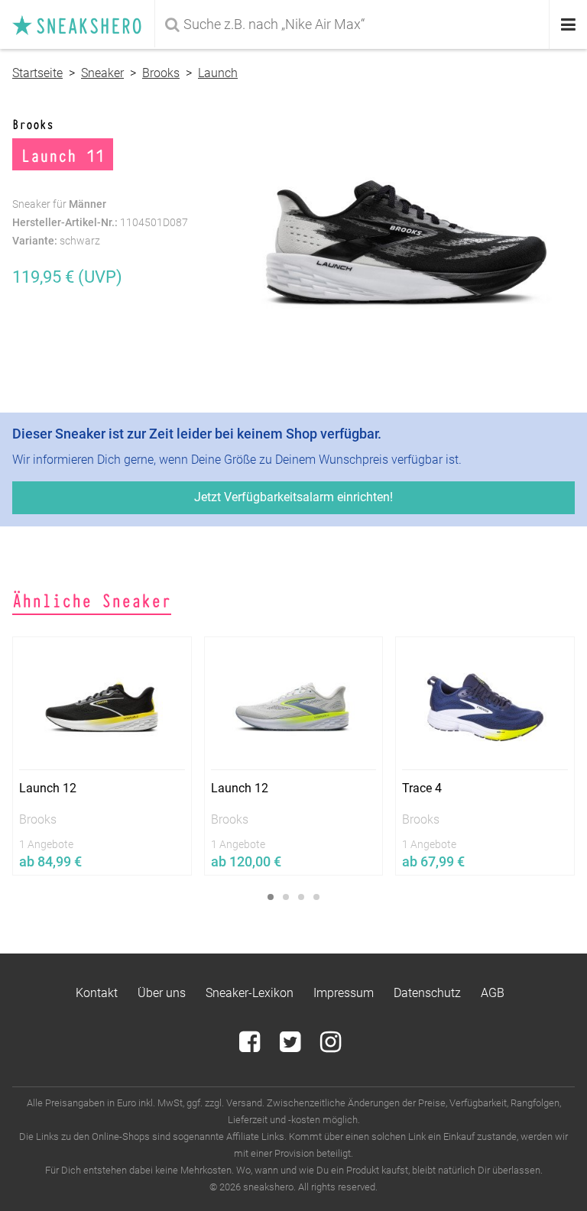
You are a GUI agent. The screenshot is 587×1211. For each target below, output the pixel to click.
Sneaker (102, 73)
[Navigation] (568, 25)
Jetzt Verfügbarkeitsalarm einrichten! (293, 497)
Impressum (343, 993)
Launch (218, 73)
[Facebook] (251, 1046)
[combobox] (353, 24)
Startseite (37, 73)
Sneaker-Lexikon (250, 993)
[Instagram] (330, 1046)
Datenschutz (427, 993)
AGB (492, 993)
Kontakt (97, 993)
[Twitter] (291, 1046)
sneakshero (83, 24)
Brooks (161, 73)
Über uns (162, 993)
